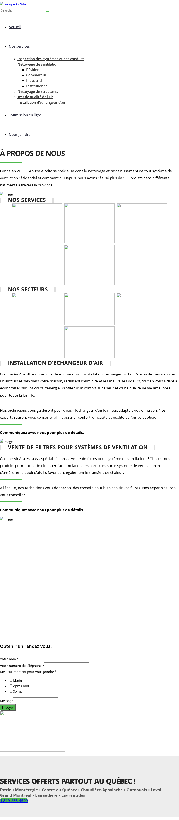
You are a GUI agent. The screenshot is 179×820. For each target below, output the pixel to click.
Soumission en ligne (25, 115)
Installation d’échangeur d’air (41, 102)
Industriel (34, 80)
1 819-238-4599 (14, 800)
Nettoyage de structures (37, 91)
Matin (17, 680)
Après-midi (21, 686)
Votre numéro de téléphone (22, 665)
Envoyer (8, 707)
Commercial (36, 75)
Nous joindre (19, 134)
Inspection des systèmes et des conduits (50, 58)
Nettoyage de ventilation (38, 64)
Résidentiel (35, 69)
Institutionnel (37, 86)
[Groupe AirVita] (13, 4)
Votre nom (9, 659)
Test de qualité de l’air (35, 97)
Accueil (15, 26)
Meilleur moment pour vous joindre (28, 672)
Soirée (17, 691)
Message (6, 700)
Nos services (19, 46)
